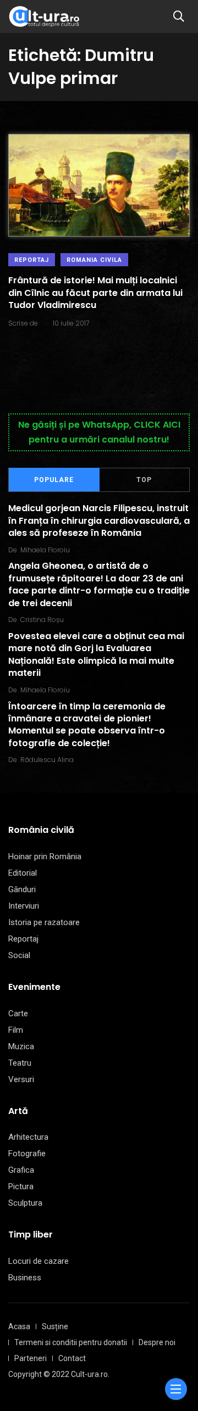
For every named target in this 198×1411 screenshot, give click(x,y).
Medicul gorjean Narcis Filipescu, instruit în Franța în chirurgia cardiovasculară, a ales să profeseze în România (99, 520)
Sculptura (25, 1203)
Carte (18, 1013)
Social (19, 955)
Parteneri (30, 1358)
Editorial (22, 873)
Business (24, 1278)
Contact (72, 1358)
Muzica (21, 1046)
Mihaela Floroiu (45, 550)
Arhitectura (28, 1137)
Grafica (21, 1170)
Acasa (19, 1326)
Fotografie (27, 1153)
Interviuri (23, 906)
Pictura (21, 1186)
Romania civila (94, 260)
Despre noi (157, 1342)
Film (15, 1030)
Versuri (21, 1079)
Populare (54, 480)
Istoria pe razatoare (44, 922)
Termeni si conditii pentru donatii (70, 1342)
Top (144, 480)
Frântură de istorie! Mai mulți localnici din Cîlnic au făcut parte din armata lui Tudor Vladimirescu (95, 292)
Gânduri (22, 889)
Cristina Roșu (42, 619)
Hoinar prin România (44, 856)
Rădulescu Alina (47, 759)
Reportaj (31, 260)
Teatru (19, 1063)
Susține (55, 1326)
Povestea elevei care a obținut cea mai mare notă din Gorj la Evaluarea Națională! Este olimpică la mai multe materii (96, 654)
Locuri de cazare (38, 1261)
